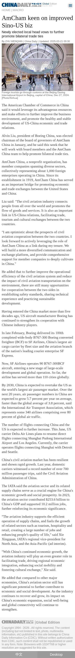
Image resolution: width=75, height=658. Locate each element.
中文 (18, 654)
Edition (50, 3)
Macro (18, 10)
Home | (7, 10)
